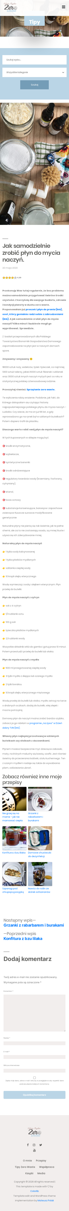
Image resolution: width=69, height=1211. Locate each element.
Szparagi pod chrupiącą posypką (13, 890)
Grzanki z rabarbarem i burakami (35, 817)
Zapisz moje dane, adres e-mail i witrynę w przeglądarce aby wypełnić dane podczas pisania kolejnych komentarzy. (34, 1082)
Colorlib (34, 1191)
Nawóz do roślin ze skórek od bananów (39, 890)
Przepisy (41, 1160)
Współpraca (46, 1167)
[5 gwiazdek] (15, 277)
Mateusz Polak (46, 1200)
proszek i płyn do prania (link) (44, 309)
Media (41, 1173)
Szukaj (34, 84)
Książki (29, 1173)
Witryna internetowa (11, 1065)
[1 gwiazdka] (3, 277)
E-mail (7, 1052)
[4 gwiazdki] (12, 277)
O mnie (27, 1160)
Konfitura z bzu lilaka (14, 852)
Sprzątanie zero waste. (41, 389)
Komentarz (8, 991)
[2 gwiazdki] (6, 277)
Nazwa (7, 1038)
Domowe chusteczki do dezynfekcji (39, 854)
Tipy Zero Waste (25, 1167)
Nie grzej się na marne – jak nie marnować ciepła (12, 817)
